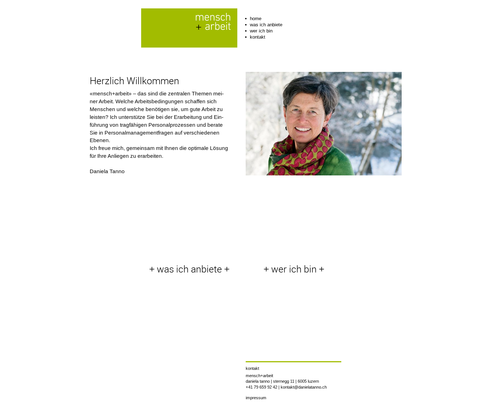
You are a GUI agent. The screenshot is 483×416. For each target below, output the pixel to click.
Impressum (256, 397)
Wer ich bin (261, 31)
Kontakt (257, 37)
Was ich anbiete (266, 24)
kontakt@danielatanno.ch (304, 387)
